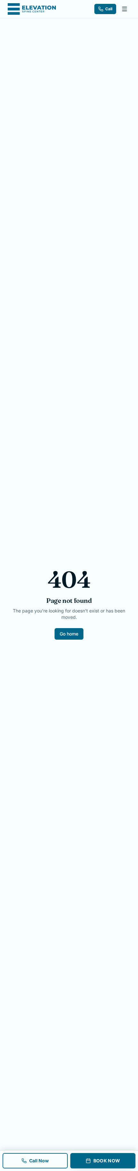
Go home (69, 633)
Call (108, 8)
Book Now (106, 1160)
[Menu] (124, 9)
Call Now (39, 1160)
